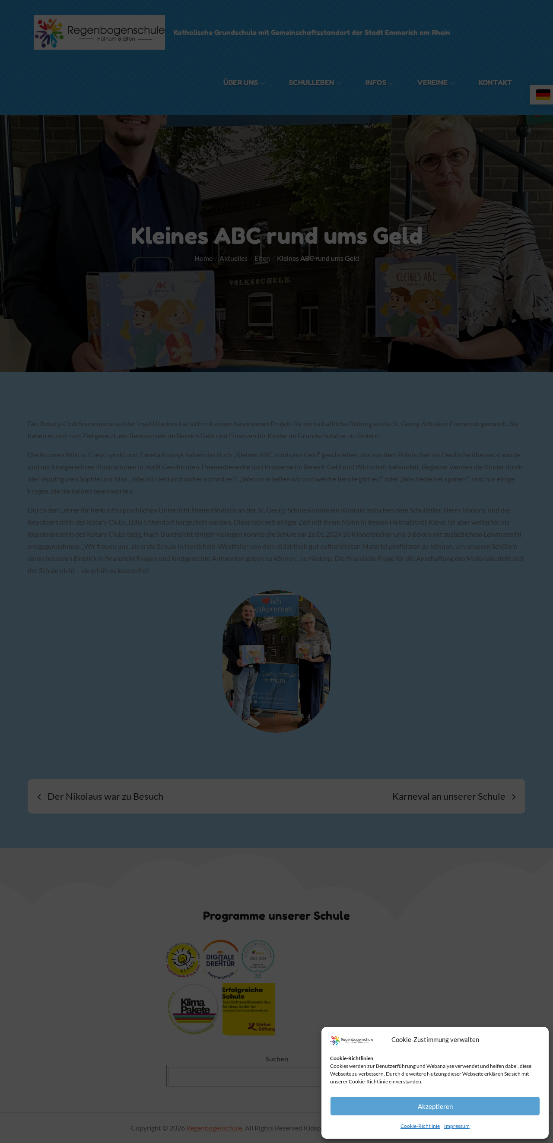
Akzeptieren (435, 1106)
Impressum (457, 1126)
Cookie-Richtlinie (420, 1126)
